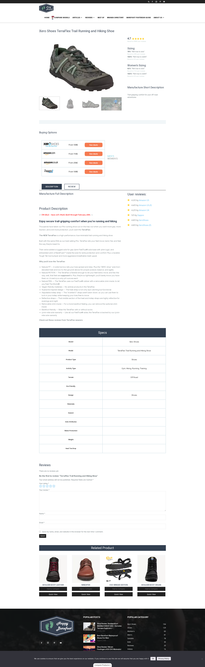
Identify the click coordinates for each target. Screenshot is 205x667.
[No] (202, 659)
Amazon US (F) (145, 205)
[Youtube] (164, 1)
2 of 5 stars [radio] (43, 486)
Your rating (44, 483)
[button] (149, 1)
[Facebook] (152, 1)
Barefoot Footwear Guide (138, 17)
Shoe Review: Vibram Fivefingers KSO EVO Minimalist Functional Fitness (109, 649)
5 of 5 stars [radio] (53, 486)
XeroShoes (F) (145, 225)
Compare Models (62, 17)
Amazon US (144, 200)
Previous (41, 68)
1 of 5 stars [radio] (40, 486)
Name (42, 514)
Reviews (89, 17)
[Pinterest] (160, 1)
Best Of (101, 17)
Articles (76, 17)
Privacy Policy (163, 659)
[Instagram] (156, 1)
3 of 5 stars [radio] (47, 486)
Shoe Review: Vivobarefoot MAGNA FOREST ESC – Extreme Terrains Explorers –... (109, 626)
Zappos (140, 215)
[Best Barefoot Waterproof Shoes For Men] (89, 638)
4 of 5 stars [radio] (50, 486)
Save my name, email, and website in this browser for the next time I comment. (72, 532)
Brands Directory (115, 17)
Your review (44, 490)
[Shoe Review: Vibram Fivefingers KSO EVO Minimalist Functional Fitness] (89, 650)
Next (119, 68)
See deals (93, 145)
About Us (158, 17)
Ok (153, 659)
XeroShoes (144, 220)
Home (46, 17)
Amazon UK (144, 210)
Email (41, 523)
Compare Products (101, 665)
